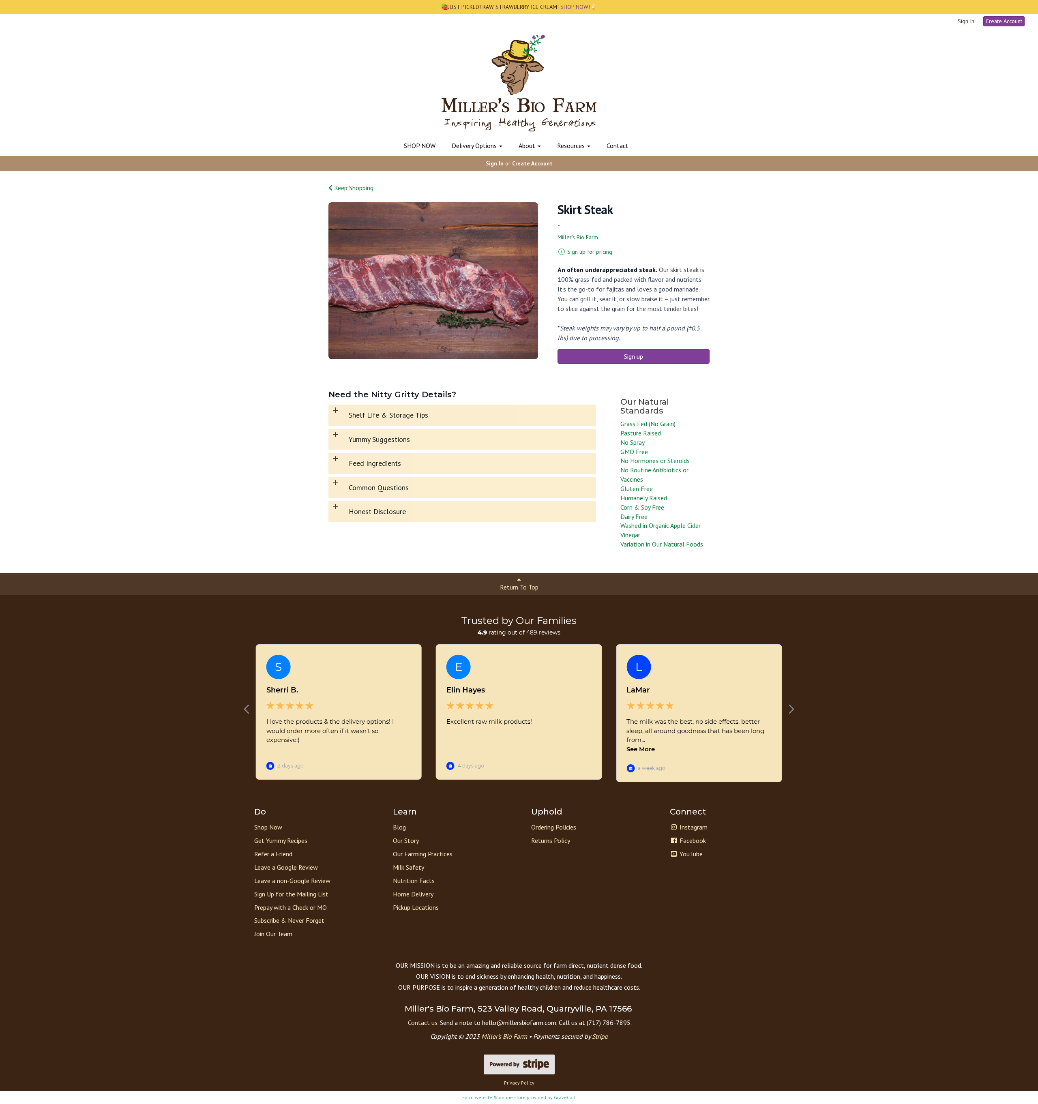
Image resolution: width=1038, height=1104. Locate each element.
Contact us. (423, 1022)
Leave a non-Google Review (292, 881)
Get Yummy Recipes (280, 840)
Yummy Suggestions (379, 439)
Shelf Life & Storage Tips (388, 415)
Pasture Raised (640, 433)
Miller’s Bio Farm (504, 1036)
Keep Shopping (352, 188)
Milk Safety (408, 867)
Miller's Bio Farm (578, 237)
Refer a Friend (273, 854)
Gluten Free (636, 488)
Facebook (692, 840)
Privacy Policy (519, 1083)
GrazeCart (565, 1097)
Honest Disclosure (377, 511)
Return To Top (519, 587)
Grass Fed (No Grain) (648, 424)
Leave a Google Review (286, 867)
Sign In (966, 21)
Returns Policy (550, 840)
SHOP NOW (419, 145)
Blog (399, 827)
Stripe (600, 1036)
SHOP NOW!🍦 (578, 7)
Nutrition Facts (414, 881)
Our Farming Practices (423, 854)
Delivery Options (475, 145)
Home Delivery (413, 894)
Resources (571, 145)
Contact (617, 145)
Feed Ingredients (375, 463)
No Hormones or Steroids (655, 461)
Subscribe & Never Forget (289, 920)
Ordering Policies (553, 827)
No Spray (632, 442)
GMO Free (634, 452)
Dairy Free (634, 516)
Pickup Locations (416, 907)
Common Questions (379, 487)
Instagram (693, 827)
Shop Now (268, 827)
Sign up (633, 356)
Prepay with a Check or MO (290, 907)
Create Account (1004, 21)
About (528, 145)
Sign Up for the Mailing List (291, 894)
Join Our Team (273, 934)
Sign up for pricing (589, 251)
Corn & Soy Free (642, 507)
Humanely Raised (643, 498)
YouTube (690, 854)
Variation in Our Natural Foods (661, 544)
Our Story (406, 840)
